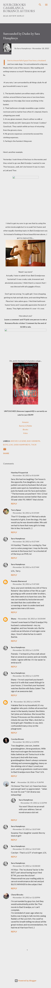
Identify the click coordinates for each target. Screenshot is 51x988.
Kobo (25, 433)
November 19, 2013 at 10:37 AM (26, 829)
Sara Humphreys (18, 538)
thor (33, 445)
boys (5, 445)
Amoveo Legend (18, 441)
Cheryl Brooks (17, 894)
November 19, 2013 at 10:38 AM (26, 866)
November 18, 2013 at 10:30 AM (31, 619)
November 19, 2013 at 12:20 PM (26, 897)
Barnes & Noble (25, 426)
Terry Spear (16, 510)
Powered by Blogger (27, 980)
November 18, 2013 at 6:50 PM (26, 742)
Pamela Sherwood (19, 581)
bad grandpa (33, 441)
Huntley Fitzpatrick (19, 472)
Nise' (13, 782)
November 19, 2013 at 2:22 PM (34, 803)
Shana (13, 619)
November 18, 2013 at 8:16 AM (26, 475)
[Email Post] (4, 450)
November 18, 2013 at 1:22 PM (26, 676)
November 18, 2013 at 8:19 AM (26, 513)
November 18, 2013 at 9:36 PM (31, 782)
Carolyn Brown (17, 739)
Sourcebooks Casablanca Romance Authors (19, 8)
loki (11, 445)
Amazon (25, 422)
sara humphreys (22, 445)
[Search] (40, 4)
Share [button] (6, 453)
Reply (14, 503)
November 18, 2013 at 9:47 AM (26, 584)
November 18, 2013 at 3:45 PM (27, 702)
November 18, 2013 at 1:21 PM (26, 650)
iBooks (25, 429)
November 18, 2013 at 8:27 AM (26, 541)
